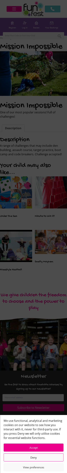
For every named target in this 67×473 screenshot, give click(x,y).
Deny (33, 457)
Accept (33, 447)
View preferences (33, 467)
